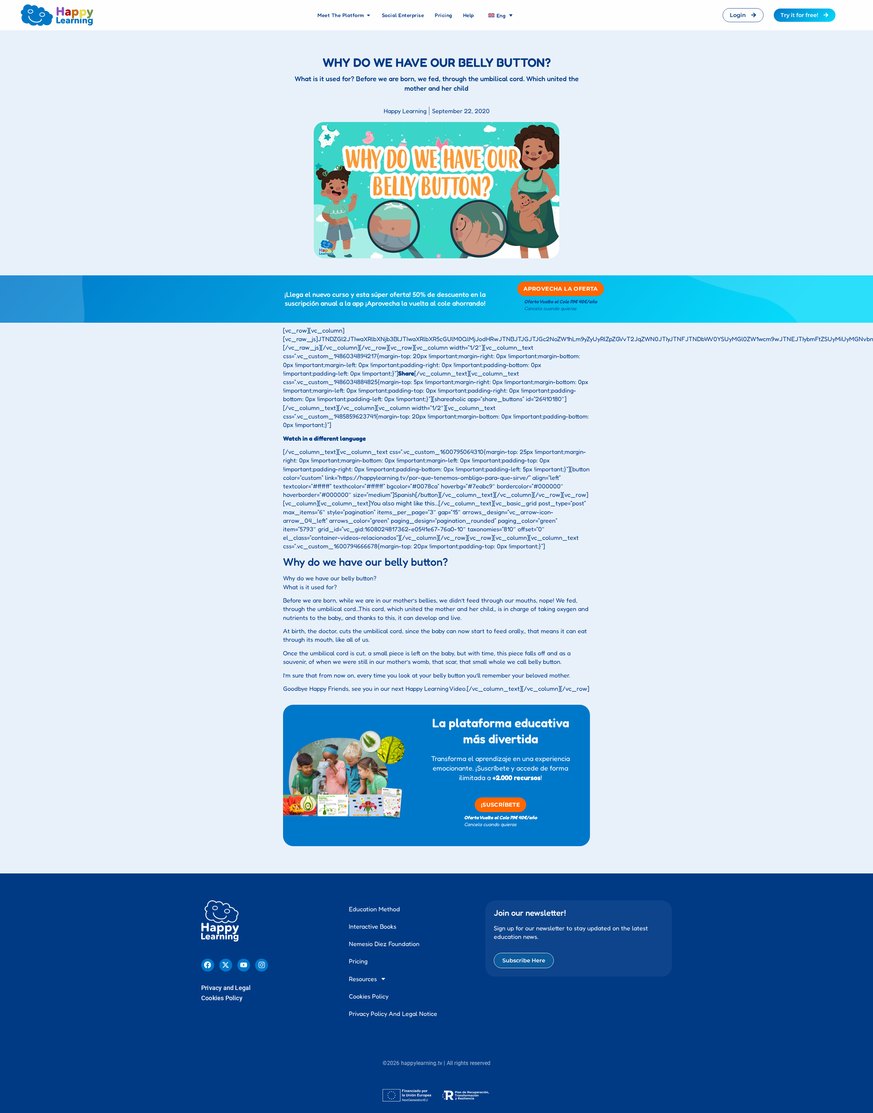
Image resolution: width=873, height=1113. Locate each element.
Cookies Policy (221, 998)
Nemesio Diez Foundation (384, 943)
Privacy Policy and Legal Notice (393, 1013)
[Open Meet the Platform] (368, 15)
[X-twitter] (225, 965)
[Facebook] (207, 965)
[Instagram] (261, 965)
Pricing (358, 961)
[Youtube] (243, 965)
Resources (363, 978)
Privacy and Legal (226, 987)
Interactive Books (372, 926)
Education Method (374, 909)
